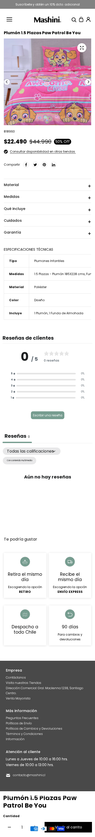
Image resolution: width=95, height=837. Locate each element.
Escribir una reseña (47, 415)
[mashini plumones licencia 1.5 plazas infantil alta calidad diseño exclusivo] (81, 47)
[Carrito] (81, 19)
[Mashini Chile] (47, 19)
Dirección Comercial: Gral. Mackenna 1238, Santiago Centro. (44, 690)
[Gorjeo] (35, 165)
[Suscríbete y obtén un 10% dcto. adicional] (47, 4)
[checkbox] (19, 460)
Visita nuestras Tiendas (23, 683)
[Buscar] (74, 19)
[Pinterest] (44, 165)
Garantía (12, 232)
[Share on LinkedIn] (53, 165)
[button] (47, 373)
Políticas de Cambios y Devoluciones (34, 728)
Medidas (12, 196)
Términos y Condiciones (24, 734)
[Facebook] (26, 165)
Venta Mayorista (18, 698)
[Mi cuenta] (88, 19)
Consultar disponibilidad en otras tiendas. (43, 151)
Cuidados (13, 220)
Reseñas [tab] (17, 435)
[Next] (88, 82)
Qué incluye (14, 208)
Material (11, 184)
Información (15, 739)
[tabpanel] (47, 489)
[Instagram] (71, 795)
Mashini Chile (50, 811)
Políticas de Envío (19, 723)
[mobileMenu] (9, 19)
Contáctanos (16, 677)
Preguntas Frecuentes (22, 718)
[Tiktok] (80, 795)
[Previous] (7, 82)
